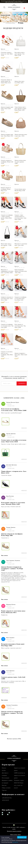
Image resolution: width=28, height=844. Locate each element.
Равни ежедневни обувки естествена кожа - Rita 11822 (21, 271)
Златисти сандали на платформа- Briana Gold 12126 (7, 162)
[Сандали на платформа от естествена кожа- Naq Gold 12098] (7, 313)
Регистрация (5, 778)
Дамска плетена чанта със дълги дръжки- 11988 (20, 162)
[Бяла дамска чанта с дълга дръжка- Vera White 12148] (21, 41)
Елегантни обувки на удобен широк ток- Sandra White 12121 (6, 81)
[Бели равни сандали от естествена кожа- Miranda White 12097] (5, 517)
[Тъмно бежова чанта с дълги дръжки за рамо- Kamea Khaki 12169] (21, 96)
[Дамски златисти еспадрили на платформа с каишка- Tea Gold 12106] (5, 726)
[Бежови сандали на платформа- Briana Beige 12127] (7, 176)
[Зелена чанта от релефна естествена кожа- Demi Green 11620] (5, 454)
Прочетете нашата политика (14, 831)
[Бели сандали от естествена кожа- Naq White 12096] (21, 313)
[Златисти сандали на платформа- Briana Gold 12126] (7, 149)
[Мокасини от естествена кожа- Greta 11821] (21, 232)
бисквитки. (15, 842)
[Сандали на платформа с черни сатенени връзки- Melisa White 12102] (7, 204)
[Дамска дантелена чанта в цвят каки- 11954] (21, 123)
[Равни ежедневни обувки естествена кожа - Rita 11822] (21, 258)
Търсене (4, 790)
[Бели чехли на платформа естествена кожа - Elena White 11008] (5, 423)
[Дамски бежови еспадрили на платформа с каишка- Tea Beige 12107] (5, 592)
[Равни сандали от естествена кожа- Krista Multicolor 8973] (5, 625)
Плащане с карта (19, 780)
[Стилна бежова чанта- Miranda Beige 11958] (21, 176)
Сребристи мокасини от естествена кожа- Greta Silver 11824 (7, 299)
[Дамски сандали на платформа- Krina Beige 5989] (5, 548)
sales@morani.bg (7, 797)
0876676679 (5, 800)
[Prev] (2, 17)
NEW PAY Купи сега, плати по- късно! (18, 785)
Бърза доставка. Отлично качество (11, 506)
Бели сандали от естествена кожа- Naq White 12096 (20, 326)
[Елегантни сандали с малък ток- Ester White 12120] (7, 41)
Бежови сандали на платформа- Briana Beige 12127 (6, 189)
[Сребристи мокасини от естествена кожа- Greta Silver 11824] (7, 286)
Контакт (4, 785)
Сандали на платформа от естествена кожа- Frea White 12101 (20, 299)
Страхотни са (5, 537)
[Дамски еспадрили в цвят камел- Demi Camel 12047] (21, 340)
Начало (4, 768)
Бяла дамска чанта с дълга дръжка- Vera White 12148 (20, 54)
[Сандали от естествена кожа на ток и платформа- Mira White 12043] (7, 340)
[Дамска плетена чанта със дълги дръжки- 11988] (21, 149)
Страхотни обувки (6, 475)
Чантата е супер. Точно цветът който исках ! (13, 444)
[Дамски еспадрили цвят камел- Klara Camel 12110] (7, 96)
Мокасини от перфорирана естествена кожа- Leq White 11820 (7, 271)
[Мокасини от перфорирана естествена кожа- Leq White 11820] (7, 258)
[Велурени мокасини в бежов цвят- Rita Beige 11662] (5, 658)
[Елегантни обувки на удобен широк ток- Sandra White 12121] (7, 68)
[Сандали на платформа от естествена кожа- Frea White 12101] (21, 286)
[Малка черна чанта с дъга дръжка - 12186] (7, 232)
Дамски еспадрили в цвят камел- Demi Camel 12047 (21, 355)
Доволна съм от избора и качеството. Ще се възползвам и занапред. (13, 682)
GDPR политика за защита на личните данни (19, 775)
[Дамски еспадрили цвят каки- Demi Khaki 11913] (7, 123)
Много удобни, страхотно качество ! (11, 648)
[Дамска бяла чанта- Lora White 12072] (21, 68)
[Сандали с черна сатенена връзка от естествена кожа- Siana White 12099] (21, 204)
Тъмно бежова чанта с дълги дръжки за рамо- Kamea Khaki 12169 (20, 109)
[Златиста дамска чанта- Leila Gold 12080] (5, 693)
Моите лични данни (15, 834)
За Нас (4, 770)
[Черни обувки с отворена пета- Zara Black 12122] (5, 486)
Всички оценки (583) (14, 738)
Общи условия (6, 787)
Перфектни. (4, 615)
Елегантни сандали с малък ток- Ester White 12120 (7, 54)
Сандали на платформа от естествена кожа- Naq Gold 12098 (7, 326)
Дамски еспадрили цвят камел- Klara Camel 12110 (7, 109)
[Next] (25, 17)
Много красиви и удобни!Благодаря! (11, 412)
